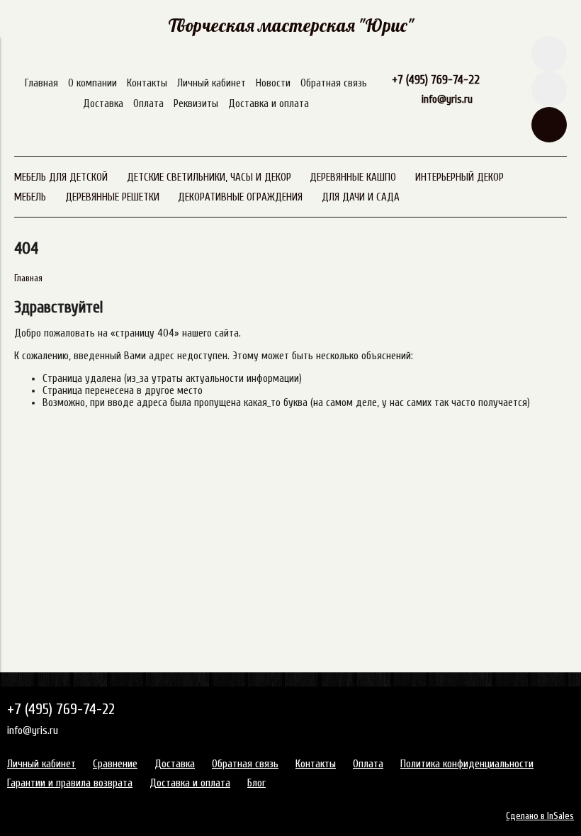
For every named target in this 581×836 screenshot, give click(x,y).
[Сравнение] (549, 89)
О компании (92, 83)
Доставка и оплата (268, 104)
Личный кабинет (211, 83)
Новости (273, 83)
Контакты (147, 83)
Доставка (103, 104)
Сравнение (115, 764)
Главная (41, 83)
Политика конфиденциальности (467, 764)
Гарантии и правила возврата (69, 783)
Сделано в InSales (540, 816)
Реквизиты (196, 104)
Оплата (148, 104)
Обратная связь (333, 83)
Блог (256, 783)
